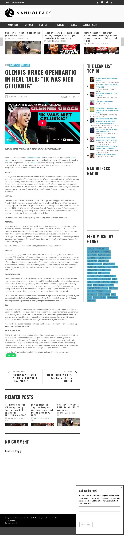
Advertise (15, 523)
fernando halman (95, 276)
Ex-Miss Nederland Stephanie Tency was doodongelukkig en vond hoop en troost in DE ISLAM (42, 410)
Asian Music (103, 261)
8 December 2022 (101, 41)
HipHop (90, 282)
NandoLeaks (12, 41)
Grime (114, 279)
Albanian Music (104, 254)
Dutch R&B (92, 273)
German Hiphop (105, 279)
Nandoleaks (15, 65)
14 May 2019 (23, 96)
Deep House (112, 267)
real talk (113, 288)
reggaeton (92, 294)
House (97, 282)
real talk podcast (95, 291)
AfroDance (92, 254)
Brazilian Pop (108, 264)
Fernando (34, 163)
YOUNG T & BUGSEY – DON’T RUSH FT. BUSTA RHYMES (107, 147)
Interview (105, 282)
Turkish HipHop (99, 297)
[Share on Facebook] (69, 96)
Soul (113, 294)
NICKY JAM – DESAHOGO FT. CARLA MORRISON (107, 130)
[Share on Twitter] (74, 96)
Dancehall (102, 267)
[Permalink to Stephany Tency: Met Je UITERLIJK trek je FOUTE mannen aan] (68, 422)
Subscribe (85, 524)
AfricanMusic (102, 248)
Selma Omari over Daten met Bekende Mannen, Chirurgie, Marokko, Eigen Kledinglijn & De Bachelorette (22, 35)
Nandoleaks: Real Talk (35, 157)
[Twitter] (107, 2)
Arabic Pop (92, 261)
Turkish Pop (112, 297)
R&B (106, 288)
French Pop (92, 279)
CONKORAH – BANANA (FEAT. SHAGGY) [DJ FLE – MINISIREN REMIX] (107, 110)
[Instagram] (102, 2)
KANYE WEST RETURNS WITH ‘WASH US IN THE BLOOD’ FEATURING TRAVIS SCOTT (107, 121)
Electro (106, 273)
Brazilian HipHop (95, 264)
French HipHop (110, 276)
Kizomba (114, 282)
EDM (99, 273)
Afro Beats (105, 251)
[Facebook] (97, 2)
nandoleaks (103, 285)
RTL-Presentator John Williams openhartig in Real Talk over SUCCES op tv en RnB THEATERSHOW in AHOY (15, 410)
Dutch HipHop (104, 270)
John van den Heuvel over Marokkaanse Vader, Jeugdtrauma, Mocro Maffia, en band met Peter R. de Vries (101, 35)
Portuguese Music (95, 288)
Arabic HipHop (105, 257)
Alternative (92, 257)
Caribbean (92, 267)
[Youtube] (111, 2)
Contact (7, 523)
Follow (11, 355)
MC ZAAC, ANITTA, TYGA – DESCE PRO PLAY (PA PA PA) (106, 139)
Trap (90, 297)
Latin (95, 285)
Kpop (90, 285)
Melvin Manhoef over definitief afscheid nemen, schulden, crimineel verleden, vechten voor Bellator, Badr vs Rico (61, 36)
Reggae (107, 291)
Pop (111, 285)
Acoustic (92, 248)
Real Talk (25, 65)
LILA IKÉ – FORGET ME (104, 101)
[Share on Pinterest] (78, 96)
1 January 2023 (22, 41)
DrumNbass (92, 270)
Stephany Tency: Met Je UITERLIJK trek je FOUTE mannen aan (68, 407)
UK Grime (91, 300)
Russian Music (104, 294)
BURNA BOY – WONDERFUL (106, 154)
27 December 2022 (62, 44)
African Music (93, 251)
